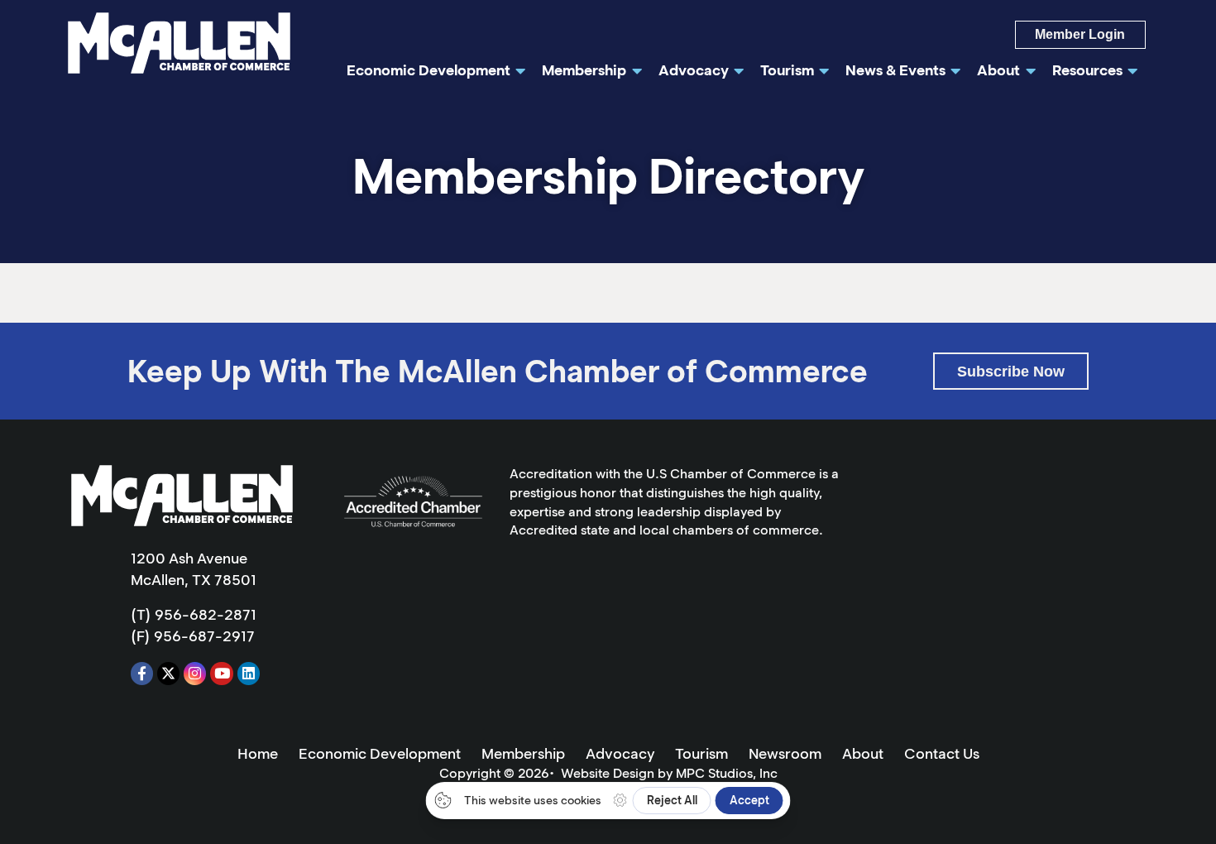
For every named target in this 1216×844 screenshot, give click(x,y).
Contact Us (941, 754)
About (862, 754)
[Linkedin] (248, 673)
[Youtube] (221, 673)
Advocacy (620, 754)
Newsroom (785, 754)
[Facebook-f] (142, 673)
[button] (1011, 371)
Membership (523, 754)
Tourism (701, 754)
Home (257, 754)
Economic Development (380, 754)
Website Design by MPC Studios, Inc (669, 773)
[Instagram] (195, 673)
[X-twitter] (168, 673)
